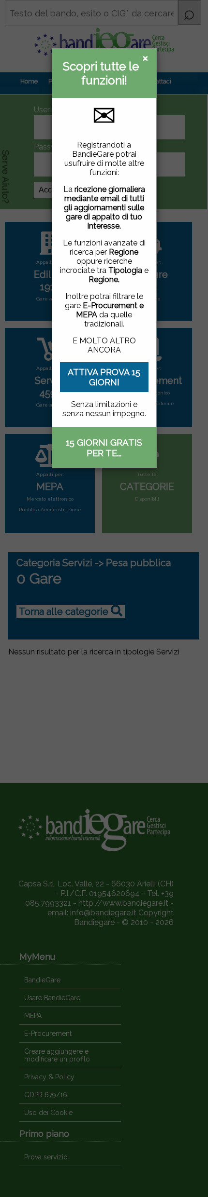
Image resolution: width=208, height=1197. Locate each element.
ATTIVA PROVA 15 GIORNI (104, 377)
